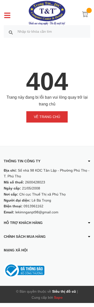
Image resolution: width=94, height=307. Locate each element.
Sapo (58, 297)
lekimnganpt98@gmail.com (36, 212)
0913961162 (33, 206)
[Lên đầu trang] (86, 283)
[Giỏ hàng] (85, 15)
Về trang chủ (47, 117)
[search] (11, 32)
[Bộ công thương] (24, 270)
